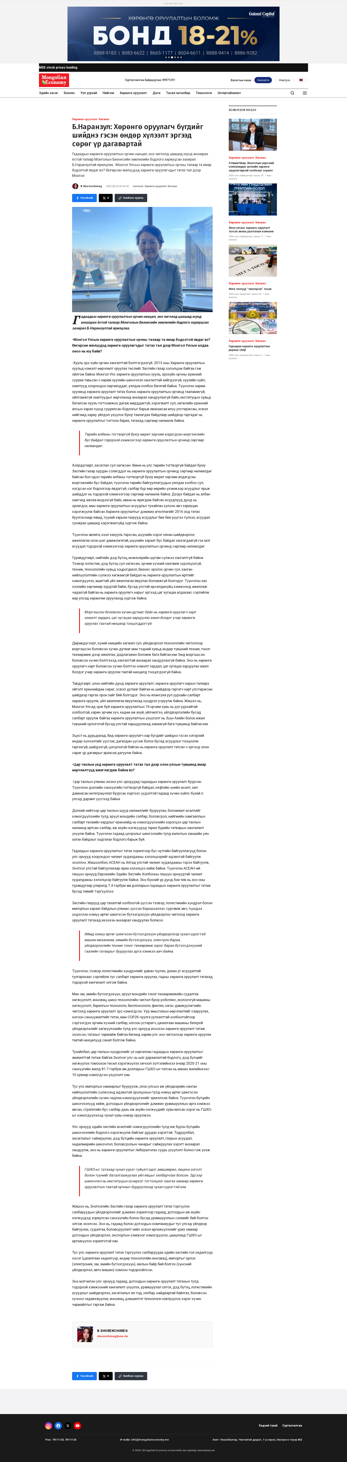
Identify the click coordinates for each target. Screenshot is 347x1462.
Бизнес (69, 93)
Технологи (204, 93)
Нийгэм (108, 93)
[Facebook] (58, 1425)
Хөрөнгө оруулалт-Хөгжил (90, 119)
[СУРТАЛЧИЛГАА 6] (181, 57)
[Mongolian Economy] (54, 80)
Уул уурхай (89, 93)
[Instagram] (48, 1425)
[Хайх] (292, 93)
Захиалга (263, 80)
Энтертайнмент (229, 93)
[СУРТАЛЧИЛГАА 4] (175, 57)
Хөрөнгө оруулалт (133, 93)
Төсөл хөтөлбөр (178, 93)
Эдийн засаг (48, 93)
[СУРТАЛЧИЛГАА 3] (172, 57)
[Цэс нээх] (305, 93)
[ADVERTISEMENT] (173, 31)
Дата (156, 93)
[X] (67, 1425)
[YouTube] (77, 1425)
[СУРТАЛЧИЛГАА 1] (166, 57)
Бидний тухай (268, 1425)
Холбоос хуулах (133, 197)
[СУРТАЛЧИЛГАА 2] (169, 57)
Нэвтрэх (284, 80)
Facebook (87, 197)
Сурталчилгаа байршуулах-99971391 (150, 80)
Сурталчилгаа (292, 1425)
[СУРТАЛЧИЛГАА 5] (178, 57)
